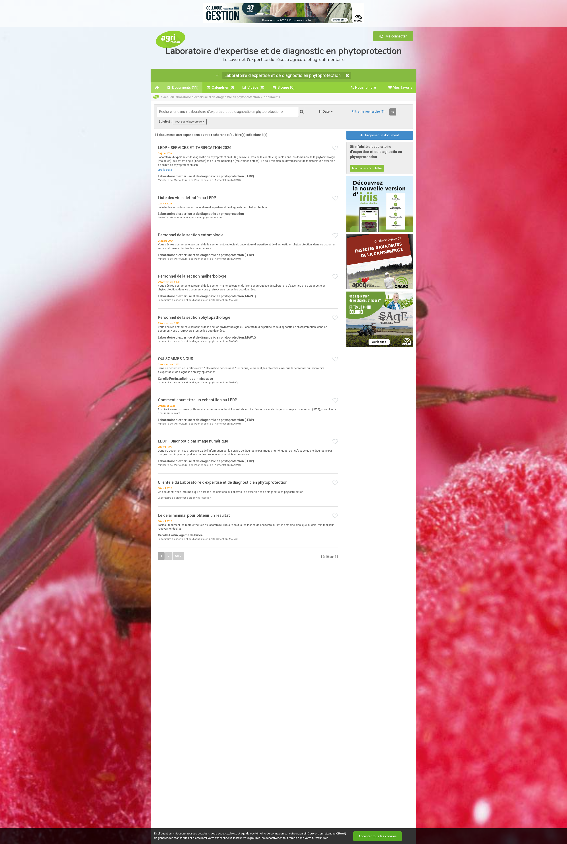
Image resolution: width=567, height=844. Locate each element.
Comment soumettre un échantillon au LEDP (197, 400)
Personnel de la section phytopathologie (194, 317)
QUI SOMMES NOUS (175, 358)
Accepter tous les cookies (377, 836)
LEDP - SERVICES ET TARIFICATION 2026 (194, 147)
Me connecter (395, 36)
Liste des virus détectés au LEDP (187, 197)
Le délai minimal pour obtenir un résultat (194, 515)
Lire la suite (165, 169)
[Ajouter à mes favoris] (335, 148)
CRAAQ (341, 833)
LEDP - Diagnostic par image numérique (193, 441)
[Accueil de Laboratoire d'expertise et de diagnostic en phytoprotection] (157, 87)
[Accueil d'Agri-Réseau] (170, 39)
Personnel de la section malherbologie (192, 276)
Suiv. (178, 556)
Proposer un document (382, 135)
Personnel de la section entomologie (190, 235)
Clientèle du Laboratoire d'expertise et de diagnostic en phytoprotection (222, 482)
